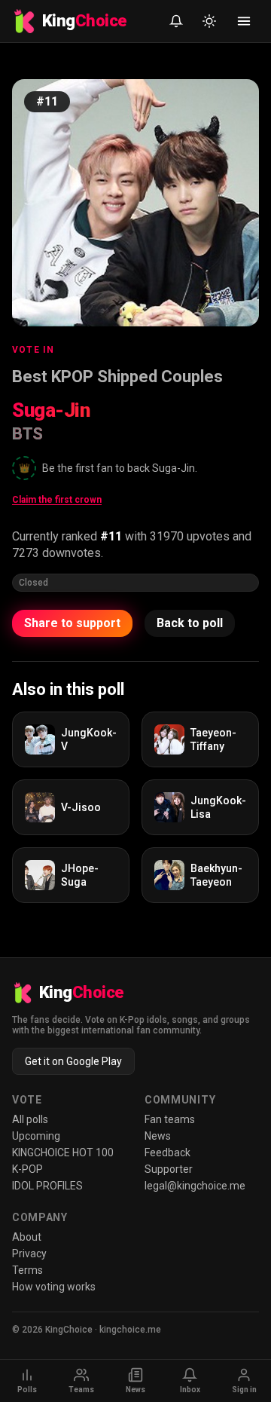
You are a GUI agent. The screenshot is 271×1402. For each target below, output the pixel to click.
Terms (27, 1270)
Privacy (29, 1253)
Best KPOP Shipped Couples (117, 376)
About (26, 1237)
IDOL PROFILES (47, 1186)
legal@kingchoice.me (195, 1186)
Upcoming (36, 1136)
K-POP (27, 1169)
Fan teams (170, 1119)
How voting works (54, 1287)
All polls (30, 1119)
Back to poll (190, 623)
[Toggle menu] (244, 21)
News (158, 1136)
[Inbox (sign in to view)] (176, 21)
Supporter (169, 1169)
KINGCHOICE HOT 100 (63, 1152)
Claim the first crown (57, 499)
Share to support (72, 623)
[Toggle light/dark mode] (209, 21)
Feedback (167, 1152)
